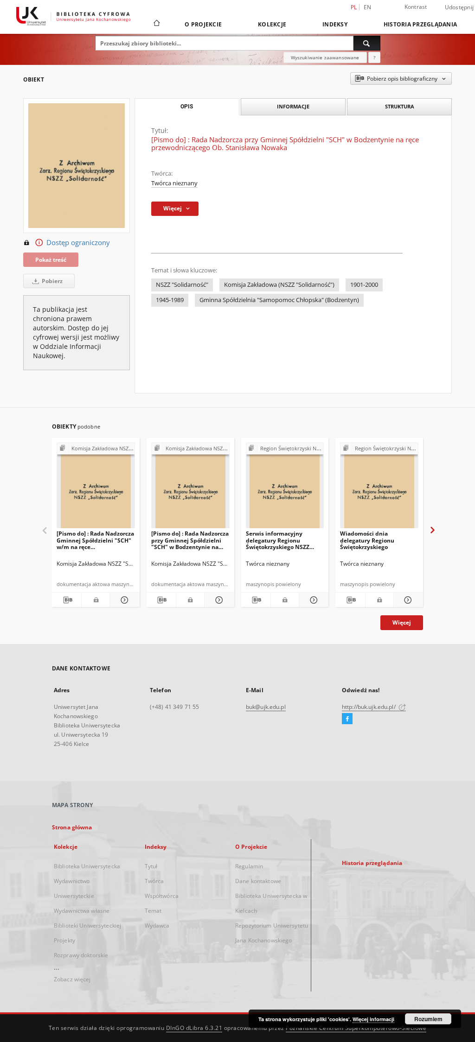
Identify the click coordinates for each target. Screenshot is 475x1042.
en (368, 7)
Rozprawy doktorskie (81, 955)
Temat (153, 911)
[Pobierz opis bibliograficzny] (66, 600)
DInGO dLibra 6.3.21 (194, 1028)
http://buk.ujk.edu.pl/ (369, 707)
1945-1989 (170, 300)
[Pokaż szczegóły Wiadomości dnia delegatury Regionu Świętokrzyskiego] (407, 600)
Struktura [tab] (399, 106)
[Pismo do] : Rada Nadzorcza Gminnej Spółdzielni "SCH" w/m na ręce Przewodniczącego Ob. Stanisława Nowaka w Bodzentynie (95, 540)
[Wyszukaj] (366, 43)
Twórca (154, 881)
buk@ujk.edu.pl (266, 707)
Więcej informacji (373, 1019)
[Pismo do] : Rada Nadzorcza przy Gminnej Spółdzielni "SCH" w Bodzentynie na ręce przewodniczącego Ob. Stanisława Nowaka (190, 540)
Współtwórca (162, 896)
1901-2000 (364, 285)
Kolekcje (272, 24)
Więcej (401, 622)
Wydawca (157, 925)
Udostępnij (459, 7)
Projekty (64, 940)
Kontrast (415, 7)
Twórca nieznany (174, 183)
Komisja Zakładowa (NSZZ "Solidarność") (279, 285)
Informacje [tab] (293, 106)
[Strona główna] (156, 24)
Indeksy (334, 24)
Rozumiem (428, 1019)
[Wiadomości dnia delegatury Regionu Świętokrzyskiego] (379, 488)
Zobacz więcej (72, 979)
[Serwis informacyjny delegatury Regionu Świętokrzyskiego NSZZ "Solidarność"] (285, 488)
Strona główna (72, 827)
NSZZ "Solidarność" (182, 285)
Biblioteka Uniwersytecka (87, 866)
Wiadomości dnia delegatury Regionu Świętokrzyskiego (367, 540)
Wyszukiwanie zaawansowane (325, 57)
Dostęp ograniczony (78, 242)
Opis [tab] (186, 106)
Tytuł (151, 866)
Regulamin (249, 866)
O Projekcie (203, 24)
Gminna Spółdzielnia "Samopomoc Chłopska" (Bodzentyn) (279, 300)
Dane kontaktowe (258, 881)
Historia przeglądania (420, 24)
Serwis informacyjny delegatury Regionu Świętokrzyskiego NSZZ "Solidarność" (277, 540)
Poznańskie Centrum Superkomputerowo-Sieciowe (356, 1028)
